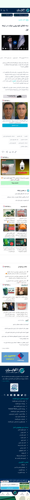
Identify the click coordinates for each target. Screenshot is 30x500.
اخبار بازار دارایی (22, 443)
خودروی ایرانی (12, 143)
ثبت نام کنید (10, 488)
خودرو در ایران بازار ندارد (21, 200)
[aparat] (8, 395)
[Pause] (2, 174)
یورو (23, 15)
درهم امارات (8, 15)
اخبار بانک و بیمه (22, 445)
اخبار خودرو (22, 20)
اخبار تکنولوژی (22, 450)
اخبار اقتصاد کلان (22, 430)
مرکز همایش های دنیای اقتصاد (18, 411)
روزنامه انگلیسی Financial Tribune (16, 409)
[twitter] (22, 395)
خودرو (14, 81)
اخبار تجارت (23, 437)
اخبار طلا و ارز (23, 435)
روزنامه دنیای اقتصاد (20, 404)
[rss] (4, 395)
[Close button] (29, 481)
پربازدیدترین (21, 320)
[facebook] (11, 395)
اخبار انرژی (23, 440)
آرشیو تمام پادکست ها (20, 458)
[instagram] (25, 395)
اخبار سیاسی (23, 448)
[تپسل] (3, 100)
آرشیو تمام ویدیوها (21, 455)
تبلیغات (23, 465)
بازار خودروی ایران (14, 139)
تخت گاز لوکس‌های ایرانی (21, 194)
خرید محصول (15, 125)
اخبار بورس (23, 432)
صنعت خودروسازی (23, 143)
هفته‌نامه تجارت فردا (20, 416)
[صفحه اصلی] (15, 492)
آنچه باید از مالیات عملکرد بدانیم (20, 324)
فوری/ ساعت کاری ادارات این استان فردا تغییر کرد (16, 332)
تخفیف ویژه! (15, 183)
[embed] (13, 152)
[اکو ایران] (23, 10)
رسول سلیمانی (24, 146)
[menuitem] (10, 152)
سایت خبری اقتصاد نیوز (19, 406)
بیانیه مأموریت (21, 472)
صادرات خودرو (24, 139)
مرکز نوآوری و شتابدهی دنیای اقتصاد (16, 422)
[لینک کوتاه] (15, 152)
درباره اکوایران (22, 470)
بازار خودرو (19, 136)
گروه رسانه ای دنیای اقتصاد (18, 401)
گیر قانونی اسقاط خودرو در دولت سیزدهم (17, 197)
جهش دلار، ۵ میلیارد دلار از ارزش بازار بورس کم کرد (16, 328)
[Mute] (5, 174)
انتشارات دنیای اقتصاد (20, 419)
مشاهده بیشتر (6, 348)
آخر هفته (23, 453)
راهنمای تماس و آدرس (19, 467)
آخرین (27, 320)
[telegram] (15, 395)
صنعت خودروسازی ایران (9, 136)
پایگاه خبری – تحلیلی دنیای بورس (17, 414)
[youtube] (18, 395)
